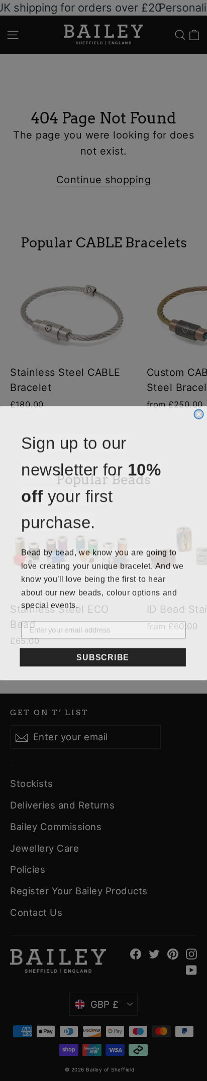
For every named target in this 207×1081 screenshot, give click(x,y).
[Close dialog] (198, 411)
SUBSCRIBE (102, 654)
